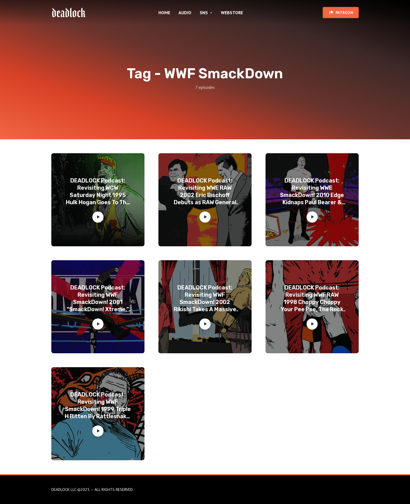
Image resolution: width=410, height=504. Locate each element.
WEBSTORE (232, 12)
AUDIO (185, 12)
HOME (164, 12)
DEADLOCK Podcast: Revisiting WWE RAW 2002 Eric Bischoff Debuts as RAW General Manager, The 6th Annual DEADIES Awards (205, 191)
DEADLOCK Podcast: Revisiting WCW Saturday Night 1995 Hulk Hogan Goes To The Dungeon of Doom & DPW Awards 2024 (98, 191)
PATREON (344, 12)
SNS (204, 12)
